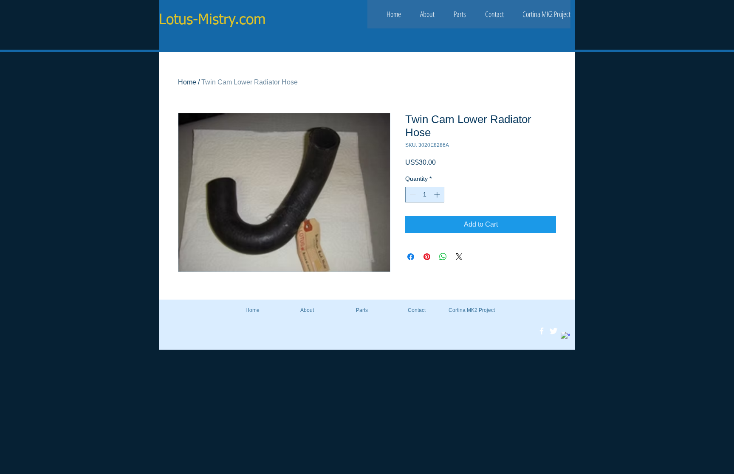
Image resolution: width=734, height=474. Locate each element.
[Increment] (437, 194)
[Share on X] (459, 257)
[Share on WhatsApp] (443, 257)
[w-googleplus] (565, 336)
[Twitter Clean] (553, 331)
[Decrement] (412, 194)
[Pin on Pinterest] (427, 257)
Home (187, 82)
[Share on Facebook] (411, 257)
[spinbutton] (424, 194)
